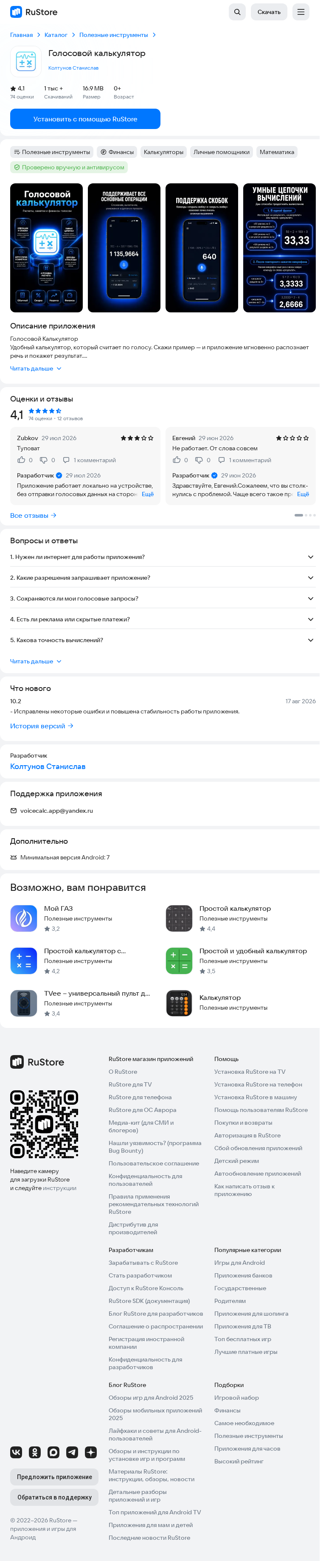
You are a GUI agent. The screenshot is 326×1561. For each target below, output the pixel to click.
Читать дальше (31, 368)
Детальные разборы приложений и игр (138, 1495)
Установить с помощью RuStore (86, 119)
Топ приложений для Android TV (155, 1512)
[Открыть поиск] (237, 11)
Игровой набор (236, 1397)
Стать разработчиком (140, 1275)
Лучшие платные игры (246, 1352)
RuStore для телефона (140, 1097)
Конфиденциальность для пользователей (145, 1180)
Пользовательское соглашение (154, 1163)
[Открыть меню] (300, 11)
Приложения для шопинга (251, 1313)
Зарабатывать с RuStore (143, 1262)
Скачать (269, 12)
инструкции (59, 1188)
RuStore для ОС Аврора (143, 1110)
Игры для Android (239, 1262)
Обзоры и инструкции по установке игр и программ (147, 1455)
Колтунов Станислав (73, 68)
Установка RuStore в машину (255, 1097)
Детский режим (236, 1161)
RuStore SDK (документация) (149, 1301)
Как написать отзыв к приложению (244, 1190)
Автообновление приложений (257, 1173)
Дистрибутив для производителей (133, 1228)
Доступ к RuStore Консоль (146, 1288)
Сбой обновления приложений (258, 1148)
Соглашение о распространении (156, 1326)
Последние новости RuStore (149, 1537)
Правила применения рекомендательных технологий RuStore (154, 1204)
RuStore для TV (130, 1084)
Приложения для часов (247, 1448)
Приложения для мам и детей (151, 1525)
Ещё (148, 494)
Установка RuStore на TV (250, 1071)
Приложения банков (243, 1275)
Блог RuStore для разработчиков (156, 1313)
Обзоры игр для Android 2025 (151, 1397)
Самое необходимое (244, 1423)
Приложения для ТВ (242, 1326)
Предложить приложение (54, 1477)
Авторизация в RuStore (247, 1135)
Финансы (227, 1410)
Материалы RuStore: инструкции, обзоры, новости (151, 1475)
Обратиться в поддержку (54, 1497)
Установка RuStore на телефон (258, 1084)
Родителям (230, 1301)
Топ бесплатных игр (242, 1339)
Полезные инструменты (248, 1436)
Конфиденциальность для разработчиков (145, 1363)
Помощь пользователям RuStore (261, 1110)
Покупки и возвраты (243, 1122)
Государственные (240, 1288)
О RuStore (123, 1071)
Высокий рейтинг (239, 1461)
